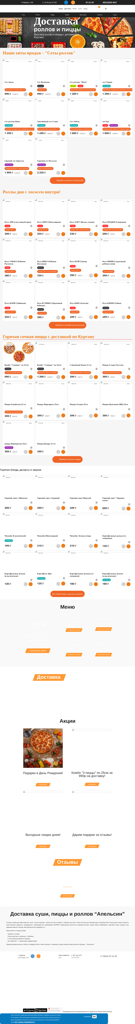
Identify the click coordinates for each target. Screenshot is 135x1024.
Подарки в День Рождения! (43, 773)
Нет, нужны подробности (25, 1022)
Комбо (67, 15)
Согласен (87, 1016)
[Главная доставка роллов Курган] (37, 8)
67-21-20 (90, 2)
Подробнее (26, 94)
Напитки (99, 15)
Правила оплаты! (40, 980)
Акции (36, 985)
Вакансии (37, 982)
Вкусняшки (83, 15)
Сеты (80, 8)
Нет (94, 1016)
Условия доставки (40, 977)
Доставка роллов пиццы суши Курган (47, 974)
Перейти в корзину (109, 8)
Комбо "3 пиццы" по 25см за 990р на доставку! (92, 774)
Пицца (85, 8)
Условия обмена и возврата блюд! (46, 972)
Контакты (37, 988)
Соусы (115, 15)
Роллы (75, 8)
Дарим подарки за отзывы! (92, 835)
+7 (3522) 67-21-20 (108, 956)
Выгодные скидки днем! (43, 835)
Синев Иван (67, 887)
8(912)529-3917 (110, 2)
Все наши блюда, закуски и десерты (67, 594)
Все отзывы (67, 896)
